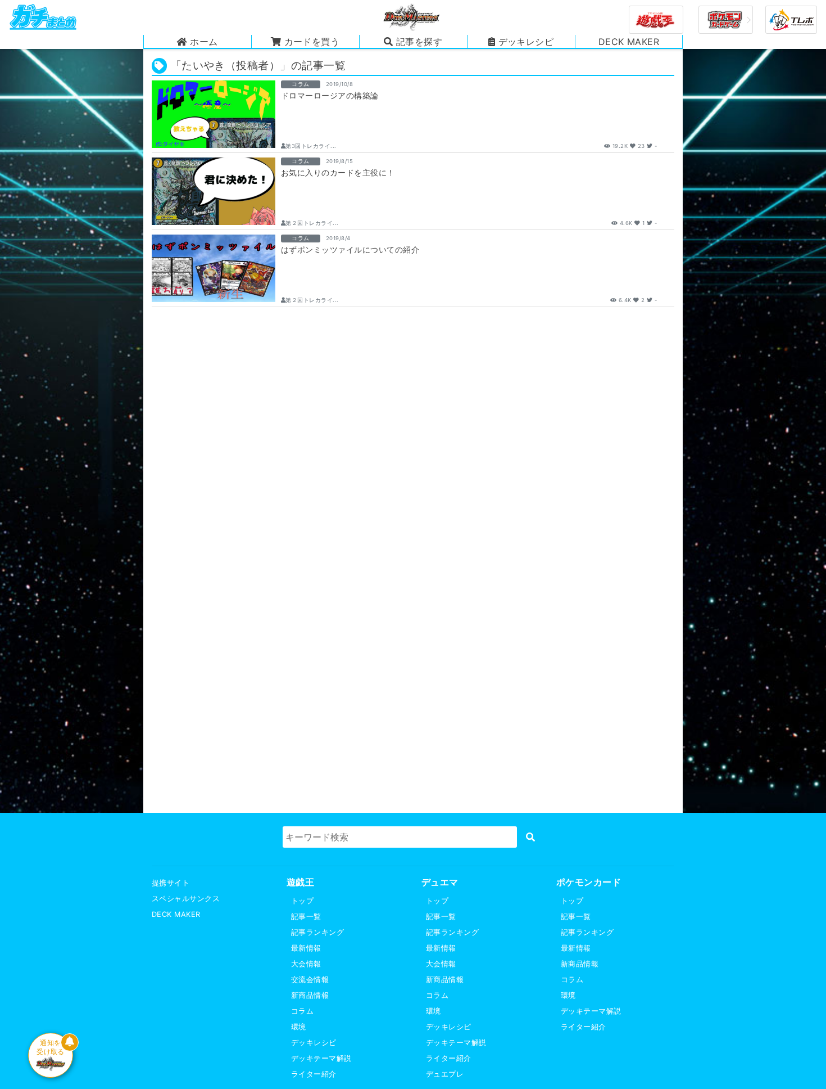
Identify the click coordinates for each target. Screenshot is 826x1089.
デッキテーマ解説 (321, 1058)
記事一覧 (306, 916)
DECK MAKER (176, 914)
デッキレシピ (314, 1042)
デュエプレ (445, 1074)
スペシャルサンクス (186, 898)
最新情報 (306, 948)
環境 (298, 1027)
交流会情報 (310, 979)
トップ (302, 901)
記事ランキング (317, 932)
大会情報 (306, 964)
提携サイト (170, 883)
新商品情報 (310, 995)
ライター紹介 (314, 1074)
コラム (302, 1011)
